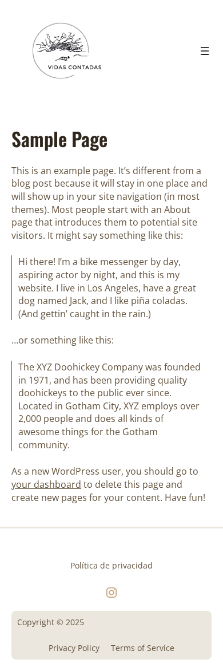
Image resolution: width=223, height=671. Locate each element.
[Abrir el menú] (205, 51)
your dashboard (46, 484)
